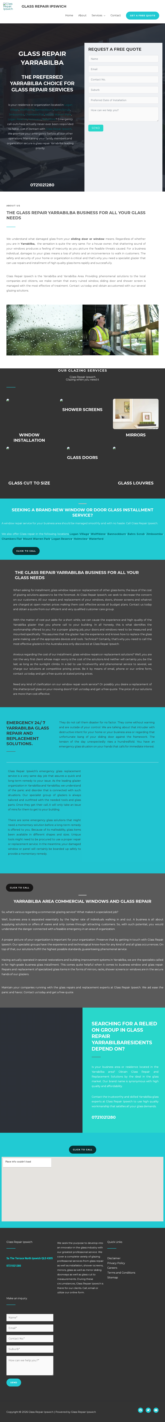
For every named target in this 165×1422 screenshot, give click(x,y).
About (82, 15)
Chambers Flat (34, 114)
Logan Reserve (17, 119)
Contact (116, 15)
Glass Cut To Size (29, 483)
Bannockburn (44, 109)
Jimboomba (16, 114)
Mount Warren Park (58, 114)
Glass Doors (82, 457)
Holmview (34, 119)
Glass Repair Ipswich (44, 6)
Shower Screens (82, 409)
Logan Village (79, 534)
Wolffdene (27, 109)
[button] (142, 16)
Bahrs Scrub (62, 109)
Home (69, 15)
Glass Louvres (136, 483)
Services (97, 15)
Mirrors (136, 434)
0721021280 (42, 184)
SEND (96, 128)
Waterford (49, 119)
